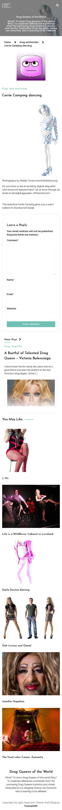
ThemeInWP (30, 806)
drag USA (16, 346)
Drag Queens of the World (31, 17)
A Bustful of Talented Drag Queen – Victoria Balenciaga (27, 355)
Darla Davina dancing (16, 590)
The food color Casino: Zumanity (22, 757)
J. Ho (5, 478)
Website (11, 308)
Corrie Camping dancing (22, 95)
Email (10, 294)
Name (11, 279)
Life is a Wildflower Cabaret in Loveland (27, 534)
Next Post (10, 339)
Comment (13, 240)
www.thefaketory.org (46, 180)
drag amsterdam (18, 89)
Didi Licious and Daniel (16, 645)
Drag (5, 89)
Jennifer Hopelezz (13, 701)
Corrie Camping (26, 204)
